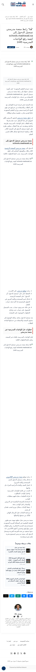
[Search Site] (3, 4)
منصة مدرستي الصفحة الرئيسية (15, 148)
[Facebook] (30, 595)
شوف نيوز (30, 16)
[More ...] (6, 595)
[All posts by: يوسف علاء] (18, 607)
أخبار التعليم (23, 16)
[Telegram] (14, 653)
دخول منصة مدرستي (24, 118)
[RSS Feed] (11, 653)
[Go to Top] (4, 668)
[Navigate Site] (33, 4)
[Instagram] (18, 653)
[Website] (21, 616)
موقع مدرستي (21, 291)
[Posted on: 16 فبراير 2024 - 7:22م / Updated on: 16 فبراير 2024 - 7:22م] (21, 47)
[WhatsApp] (18, 595)
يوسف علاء (26, 47)
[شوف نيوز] (18, 4)
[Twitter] (12, 595)
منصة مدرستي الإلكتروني (14, 477)
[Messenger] (24, 595)
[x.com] (21, 653)
